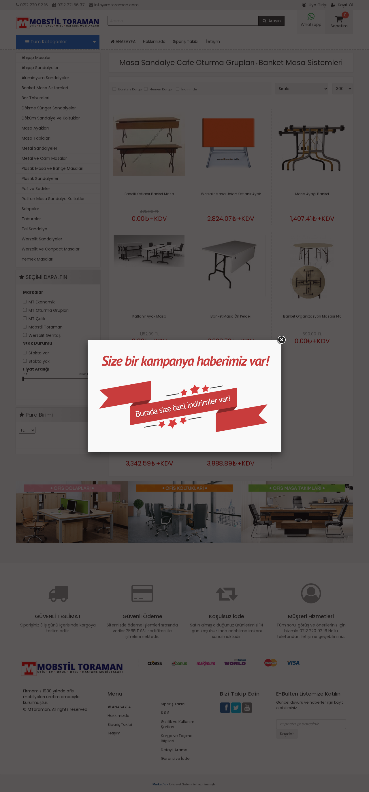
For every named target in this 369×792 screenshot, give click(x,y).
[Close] (281, 340)
